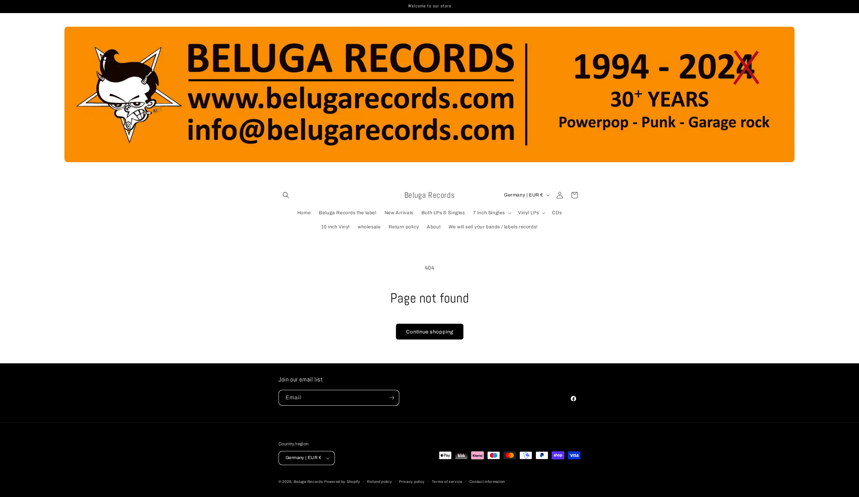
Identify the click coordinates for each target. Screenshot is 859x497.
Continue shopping (429, 331)
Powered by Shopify (342, 482)
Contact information (487, 481)
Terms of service (447, 481)
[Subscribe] (391, 398)
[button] (286, 195)
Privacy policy (412, 481)
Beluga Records (308, 482)
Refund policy (379, 481)
